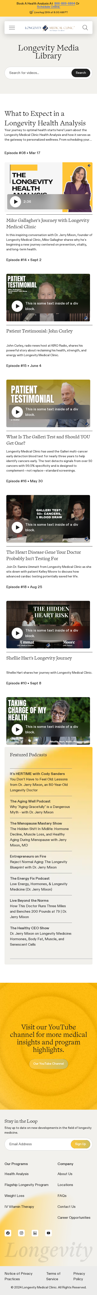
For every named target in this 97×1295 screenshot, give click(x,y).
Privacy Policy (79, 1276)
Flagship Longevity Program (26, 1185)
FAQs (62, 1196)
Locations (65, 1185)
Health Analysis (17, 1174)
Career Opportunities (74, 1218)
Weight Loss (14, 1196)
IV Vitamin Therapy (19, 1207)
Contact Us (67, 1207)
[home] (49, 27)
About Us (65, 1174)
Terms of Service (53, 1276)
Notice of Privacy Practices (18, 1276)
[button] (12, 27)
